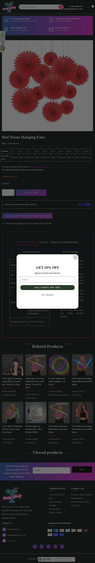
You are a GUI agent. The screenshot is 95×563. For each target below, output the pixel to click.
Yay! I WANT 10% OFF (47, 287)
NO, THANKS (47, 295)
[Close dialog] (75, 257)
